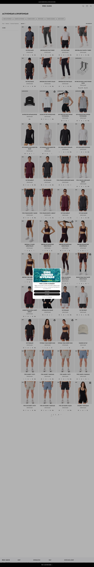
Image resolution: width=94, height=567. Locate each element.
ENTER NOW (47, 291)
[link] (47, 275)
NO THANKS (47, 294)
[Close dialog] (60, 269)
